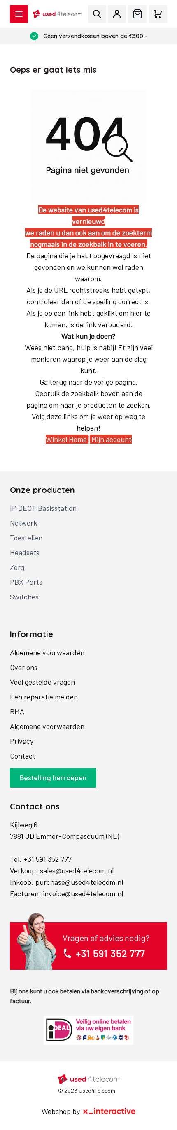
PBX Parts (26, 581)
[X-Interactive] (109, 1111)
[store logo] (57, 14)
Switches (24, 596)
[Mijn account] (117, 14)
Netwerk (23, 522)
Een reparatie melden (44, 696)
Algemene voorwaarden (47, 652)
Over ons (23, 667)
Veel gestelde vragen (42, 681)
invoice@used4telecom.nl (83, 893)
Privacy (21, 740)
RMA (17, 711)
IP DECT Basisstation (43, 508)
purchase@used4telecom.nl (79, 881)
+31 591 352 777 (47, 858)
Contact (22, 755)
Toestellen (26, 537)
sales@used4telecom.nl (77, 870)
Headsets (25, 552)
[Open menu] (19, 14)
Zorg (17, 567)
